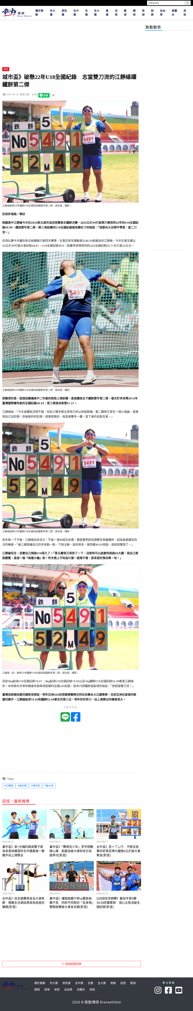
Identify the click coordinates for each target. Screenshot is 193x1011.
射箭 (152, 12)
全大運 (97, 12)
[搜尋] (187, 3)
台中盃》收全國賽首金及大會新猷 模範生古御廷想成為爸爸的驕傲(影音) (23, 903)
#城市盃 (35, 785)
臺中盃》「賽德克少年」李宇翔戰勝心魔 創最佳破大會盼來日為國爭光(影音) (71, 851)
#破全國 (22, 785)
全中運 (76, 12)
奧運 (107, 12)
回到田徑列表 (73, 964)
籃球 (125, 12)
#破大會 (48, 785)
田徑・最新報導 (16, 801)
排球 (143, 12)
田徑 (116, 12)
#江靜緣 (8, 785)
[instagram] (160, 990)
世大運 (52, 12)
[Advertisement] (71, 44)
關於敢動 (39, 12)
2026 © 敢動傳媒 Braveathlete (96, 1002)
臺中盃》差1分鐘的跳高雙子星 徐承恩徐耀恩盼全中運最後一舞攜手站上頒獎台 (24, 851)
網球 (134, 12)
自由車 (162, 12)
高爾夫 (174, 12)
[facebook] (170, 990)
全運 (86, 12)
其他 (185, 12)
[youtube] (179, 990)
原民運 (64, 12)
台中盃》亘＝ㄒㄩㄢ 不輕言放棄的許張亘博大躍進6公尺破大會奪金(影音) (118, 851)
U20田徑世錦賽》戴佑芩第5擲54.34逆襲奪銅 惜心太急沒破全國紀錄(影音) (118, 903)
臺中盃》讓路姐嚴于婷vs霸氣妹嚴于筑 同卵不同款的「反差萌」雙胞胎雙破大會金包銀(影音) (71, 903)
